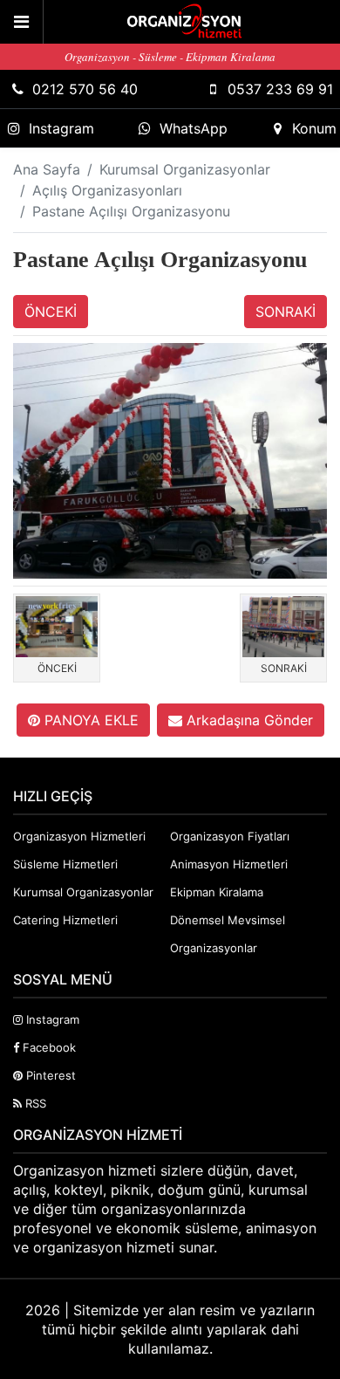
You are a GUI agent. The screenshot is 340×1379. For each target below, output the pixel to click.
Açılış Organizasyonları (107, 190)
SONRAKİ (285, 311)
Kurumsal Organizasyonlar (184, 169)
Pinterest (49, 1075)
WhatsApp (194, 128)
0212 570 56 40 (85, 89)
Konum (314, 128)
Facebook (47, 1047)
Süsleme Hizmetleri (65, 864)
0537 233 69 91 (280, 89)
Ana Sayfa (46, 169)
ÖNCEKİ (50, 311)
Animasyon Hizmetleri (229, 864)
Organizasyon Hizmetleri (79, 836)
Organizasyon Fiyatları (229, 836)
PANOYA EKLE (89, 720)
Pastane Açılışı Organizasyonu (131, 211)
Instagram (61, 128)
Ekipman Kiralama (216, 892)
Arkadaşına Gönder (247, 720)
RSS (34, 1103)
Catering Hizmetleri (65, 920)
